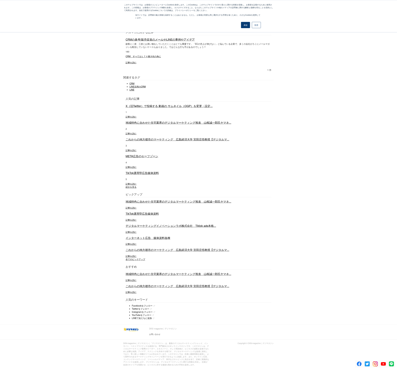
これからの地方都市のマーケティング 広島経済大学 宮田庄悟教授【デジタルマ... (177, 139)
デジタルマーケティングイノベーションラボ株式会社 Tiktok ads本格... (171, 226)
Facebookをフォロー (142, 305)
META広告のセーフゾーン (142, 156)
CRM (131, 83)
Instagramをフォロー (142, 311)
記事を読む (131, 62)
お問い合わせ (154, 334)
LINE (131, 89)
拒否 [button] (256, 25)
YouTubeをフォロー (141, 314)
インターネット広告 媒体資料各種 (148, 238)
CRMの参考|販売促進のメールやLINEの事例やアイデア (160, 39)
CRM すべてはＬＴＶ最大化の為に (143, 56)
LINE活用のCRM (137, 86)
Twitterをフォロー (140, 308)
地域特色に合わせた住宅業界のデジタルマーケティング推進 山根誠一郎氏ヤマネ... (178, 122)
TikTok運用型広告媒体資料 (142, 173)
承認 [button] (245, 25)
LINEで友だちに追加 (142, 318)
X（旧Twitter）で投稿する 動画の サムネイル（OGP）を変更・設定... (169, 106)
